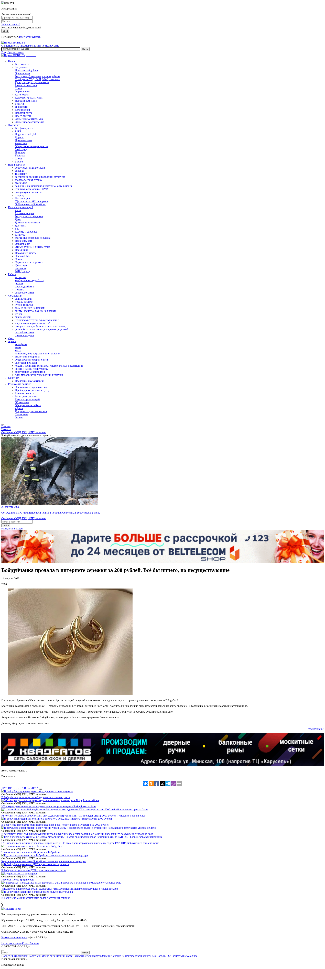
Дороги (19, 137)
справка (19, 170)
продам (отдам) (23, 301)
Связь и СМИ (23, 256)
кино (18, 347)
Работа (12, 274)
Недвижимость (23, 240)
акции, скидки (23, 298)
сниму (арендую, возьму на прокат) (35, 310)
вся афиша (21, 344)
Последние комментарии (29, 380)
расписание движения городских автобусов (40, 176)
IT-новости (21, 106)
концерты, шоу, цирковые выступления (37, 353)
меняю (19, 313)
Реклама (34, 943)
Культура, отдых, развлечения (32, 82)
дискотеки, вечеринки (27, 356)
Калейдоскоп (22, 109)
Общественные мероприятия (31, 146)
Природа (20, 152)
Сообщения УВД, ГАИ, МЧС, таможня (37, 79)
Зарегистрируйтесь (29, 36)
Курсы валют (145, 955)
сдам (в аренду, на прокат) (30, 307)
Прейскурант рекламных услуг (33, 390)
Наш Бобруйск (16, 164)
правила (19, 289)
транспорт (21, 173)
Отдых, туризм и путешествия (32, 246)
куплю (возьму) (24, 304)
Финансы (20, 268)
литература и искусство (28, 192)
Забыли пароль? (10, 24)
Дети (18, 219)
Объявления (15, 295)
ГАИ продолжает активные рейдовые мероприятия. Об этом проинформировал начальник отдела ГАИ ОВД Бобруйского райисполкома (80, 843)
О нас (4, 45)
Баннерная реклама (26, 396)
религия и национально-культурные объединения (43, 185)
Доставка (20, 225)
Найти (6, 525)
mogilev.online (316, 728)
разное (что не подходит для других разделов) (41, 329)
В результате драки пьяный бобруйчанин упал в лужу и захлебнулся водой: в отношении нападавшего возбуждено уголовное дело (77, 833)
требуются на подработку (29, 280)
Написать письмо (18, 45)
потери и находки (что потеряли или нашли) (40, 326)
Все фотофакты (24, 128)
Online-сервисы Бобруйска (30, 204)
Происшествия (23, 140)
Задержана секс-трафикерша (17, 879)
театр (18, 350)
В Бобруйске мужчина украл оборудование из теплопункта (35, 797)
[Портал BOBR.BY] (13, 42)
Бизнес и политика (26, 85)
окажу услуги (23, 316)
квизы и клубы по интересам (31, 368)
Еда (17, 228)
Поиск (85, 49)
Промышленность (25, 253)
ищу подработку (24, 286)
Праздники (21, 249)
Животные (21, 143)
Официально (22, 73)
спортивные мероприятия (30, 371)
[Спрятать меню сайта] (2, 950)
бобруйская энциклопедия (30, 167)
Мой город (21, 149)
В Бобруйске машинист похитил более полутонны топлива (35, 897)
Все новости (22, 64)
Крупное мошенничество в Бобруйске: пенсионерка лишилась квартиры (43, 861)
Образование (22, 91)
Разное (19, 161)
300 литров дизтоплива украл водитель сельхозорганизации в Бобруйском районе (48, 806)
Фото (11, 338)
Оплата (55, 45)
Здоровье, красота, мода (28, 97)
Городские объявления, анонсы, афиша (37, 76)
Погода (163, 955)
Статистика (21, 414)
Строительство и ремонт (29, 262)
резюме (19, 283)
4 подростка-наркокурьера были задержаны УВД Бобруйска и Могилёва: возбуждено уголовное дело (59, 888)
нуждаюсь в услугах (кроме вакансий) (37, 320)
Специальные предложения (31, 387)
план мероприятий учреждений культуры (39, 374)
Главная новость (24, 393)
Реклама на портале (39, 45)
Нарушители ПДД (25, 134)
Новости (13, 61)
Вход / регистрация (12, 52)
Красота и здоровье (26, 231)
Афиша (12, 341)
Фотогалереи (22, 198)
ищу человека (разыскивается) (32, 323)
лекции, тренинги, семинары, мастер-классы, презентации (49, 365)
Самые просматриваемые (29, 122)
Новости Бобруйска (26, 70)
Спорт (18, 88)
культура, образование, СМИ (31, 189)
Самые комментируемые (29, 118)
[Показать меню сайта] (2, 424)
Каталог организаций (20, 207)
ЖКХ (18, 131)
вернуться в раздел (12, 528)
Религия (19, 103)
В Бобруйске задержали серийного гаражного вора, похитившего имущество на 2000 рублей (55, 824)
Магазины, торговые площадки (33, 237)
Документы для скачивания (31, 411)
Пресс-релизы (23, 115)
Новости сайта (23, 112)
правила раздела (24, 335)
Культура (20, 155)
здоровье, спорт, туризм (28, 179)
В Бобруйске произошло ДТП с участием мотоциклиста (33, 870)
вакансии (20, 277)
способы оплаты (24, 292)
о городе (20, 195)
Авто (18, 210)
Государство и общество (29, 216)
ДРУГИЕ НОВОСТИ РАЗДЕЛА (20, 788)
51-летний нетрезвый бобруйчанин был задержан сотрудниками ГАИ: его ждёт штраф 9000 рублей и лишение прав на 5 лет (73, 815)
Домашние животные (27, 222)
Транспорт (21, 265)
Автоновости (22, 94)
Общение (13, 377)
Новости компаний (26, 100)
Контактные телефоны (14, 937)
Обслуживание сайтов (28, 405)
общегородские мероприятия (31, 359)
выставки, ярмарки (26, 362)
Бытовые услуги (24, 213)
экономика (21, 182)
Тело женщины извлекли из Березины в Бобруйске (30, 852)
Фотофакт (14, 125)
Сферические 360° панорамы (31, 201)
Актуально (21, 67)
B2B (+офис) (22, 271)
